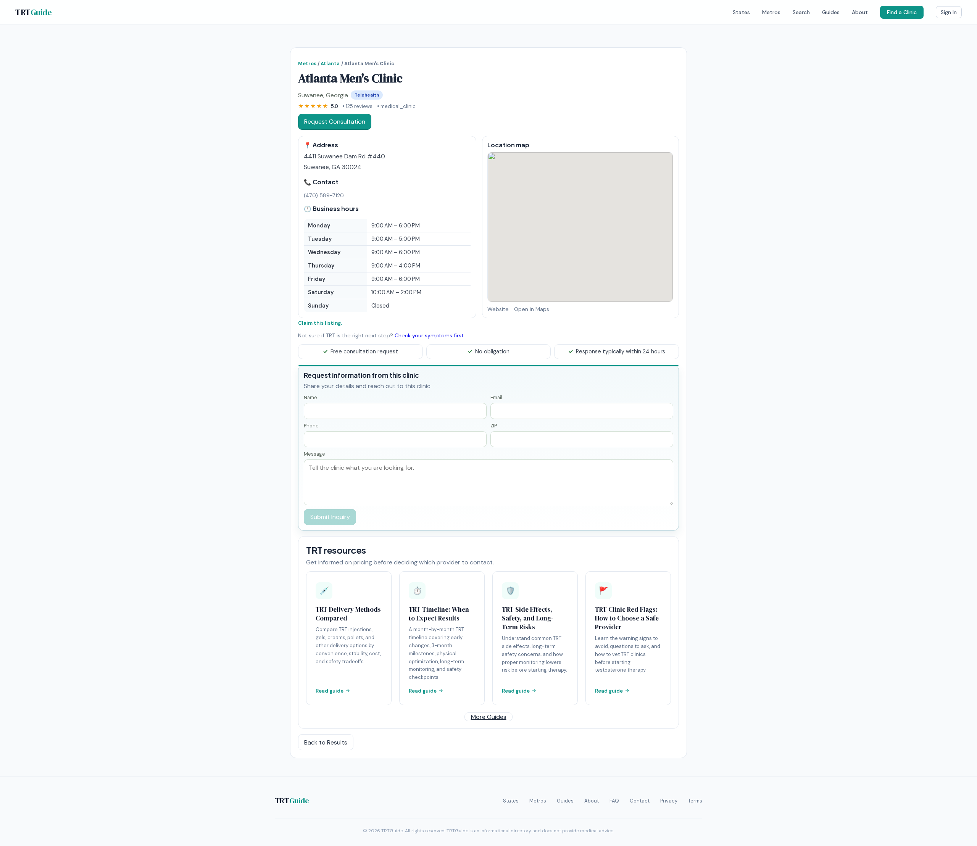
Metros (771, 12)
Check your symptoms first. (430, 335)
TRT (33, 12)
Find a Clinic (902, 12)
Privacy (668, 801)
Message (314, 454)
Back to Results (325, 742)
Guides (831, 12)
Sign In (949, 12)
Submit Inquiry (330, 517)
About (860, 12)
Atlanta (330, 63)
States (741, 12)
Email (496, 397)
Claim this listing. (320, 323)
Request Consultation (334, 122)
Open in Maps (531, 309)
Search (801, 12)
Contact (640, 801)
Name (310, 397)
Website (498, 309)
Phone (311, 425)
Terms (695, 801)
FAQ (614, 801)
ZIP (493, 425)
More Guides (488, 717)
